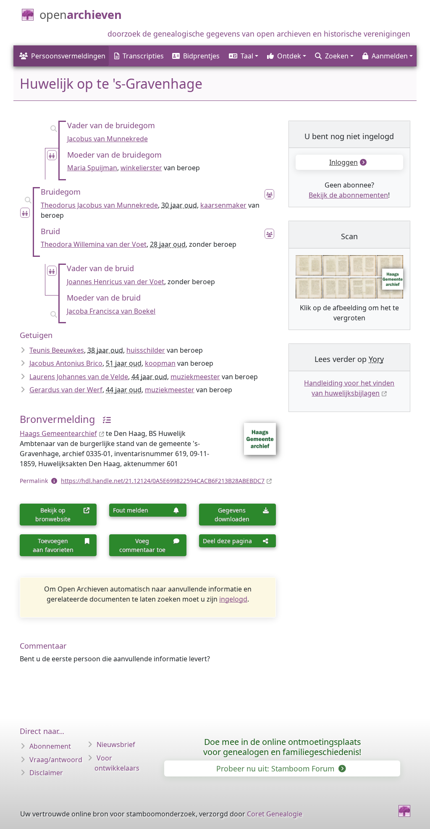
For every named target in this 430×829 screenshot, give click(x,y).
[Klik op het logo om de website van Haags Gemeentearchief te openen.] (254, 433)
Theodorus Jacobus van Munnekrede (99, 205)
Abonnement (50, 746)
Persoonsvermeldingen (68, 56)
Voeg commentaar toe (142, 545)
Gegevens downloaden (232, 514)
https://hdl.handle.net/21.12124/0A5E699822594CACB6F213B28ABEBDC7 (163, 481)
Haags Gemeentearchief (58, 433)
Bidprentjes (201, 56)
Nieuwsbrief (116, 744)
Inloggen (343, 162)
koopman (160, 363)
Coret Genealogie (274, 813)
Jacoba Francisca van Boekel (111, 311)
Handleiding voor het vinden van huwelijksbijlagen (349, 388)
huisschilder (145, 350)
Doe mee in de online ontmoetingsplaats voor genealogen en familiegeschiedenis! (282, 747)
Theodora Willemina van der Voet (94, 244)
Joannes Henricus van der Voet (115, 281)
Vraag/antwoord (55, 759)
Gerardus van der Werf (65, 389)
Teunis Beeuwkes (56, 350)
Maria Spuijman (92, 167)
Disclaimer (46, 772)
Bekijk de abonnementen (348, 195)
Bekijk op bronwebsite (53, 514)
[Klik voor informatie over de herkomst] (104, 419)
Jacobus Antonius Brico (65, 363)
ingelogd (233, 599)
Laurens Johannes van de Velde (78, 376)
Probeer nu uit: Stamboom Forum (276, 768)
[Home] (404, 811)
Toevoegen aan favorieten (53, 545)
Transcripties (143, 56)
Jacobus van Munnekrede (107, 138)
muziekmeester (195, 376)
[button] (243, 56)
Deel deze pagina (227, 541)
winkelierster (141, 167)
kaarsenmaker (223, 205)
